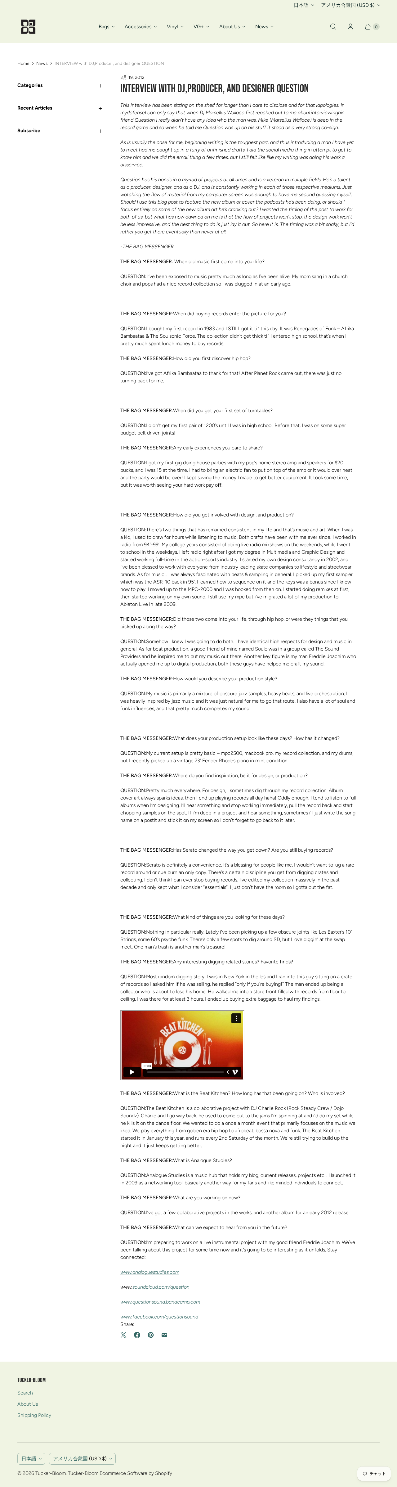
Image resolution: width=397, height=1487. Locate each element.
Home (23, 63)
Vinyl (172, 26)
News (261, 26)
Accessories (138, 26)
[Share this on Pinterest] (151, 1335)
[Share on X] (125, 1335)
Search (25, 1393)
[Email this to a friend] (164, 1335)
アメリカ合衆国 (348, 5)
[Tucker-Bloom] (28, 27)
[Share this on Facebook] (137, 1335)
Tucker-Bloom (50, 1473)
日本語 (301, 5)
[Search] (333, 26)
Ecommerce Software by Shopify (136, 1473)
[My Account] (350, 26)
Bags (104, 26)
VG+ (199, 26)
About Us (229, 26)
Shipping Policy (34, 1415)
